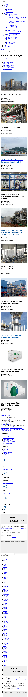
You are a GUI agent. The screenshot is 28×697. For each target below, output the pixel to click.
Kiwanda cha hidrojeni (11, 14)
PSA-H (11, 15)
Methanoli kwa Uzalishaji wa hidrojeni (18, 17)
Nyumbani (5, 4)
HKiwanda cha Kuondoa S (12, 34)
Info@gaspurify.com (8, 483)
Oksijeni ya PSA (13, 25)
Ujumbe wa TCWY (10, 9)
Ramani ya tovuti (4, 426)
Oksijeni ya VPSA (13, 26)
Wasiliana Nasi (6, 46)
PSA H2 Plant (14, 428)
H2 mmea (19, 429)
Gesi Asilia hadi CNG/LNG (15, 31)
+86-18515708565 (7, 493)
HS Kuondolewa (10, 43)
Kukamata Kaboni (10, 29)
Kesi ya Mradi (6, 35)
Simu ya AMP (12, 426)
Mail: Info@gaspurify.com (9, 419)
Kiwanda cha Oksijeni (11, 24)
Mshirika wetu (9, 12)
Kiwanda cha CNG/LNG (12, 30)
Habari (5, 45)
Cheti (7, 10)
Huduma (8, 6)
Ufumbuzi (5, 13)
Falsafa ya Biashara (10, 8)
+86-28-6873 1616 (7, 469)
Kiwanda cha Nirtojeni (11, 27)
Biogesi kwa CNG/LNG (14, 33)
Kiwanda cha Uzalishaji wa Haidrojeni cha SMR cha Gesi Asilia (18, 19)
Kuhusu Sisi (6, 5)
